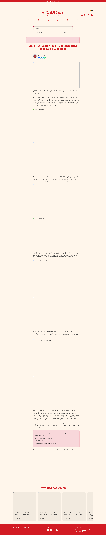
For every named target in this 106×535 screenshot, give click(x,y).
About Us (22, 20)
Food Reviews (32, 20)
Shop (73, 20)
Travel (63, 20)
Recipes (53, 20)
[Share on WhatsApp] (45, 58)
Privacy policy (26, 527)
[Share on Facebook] (39, 58)
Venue (52, 32)
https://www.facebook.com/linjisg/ (48, 443)
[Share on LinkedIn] (41, 58)
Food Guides (43, 20)
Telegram (49, 39)
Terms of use (16, 527)
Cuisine (65, 32)
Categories (39, 32)
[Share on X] (43, 58)
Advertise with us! (53, 1)
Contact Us (83, 20)
